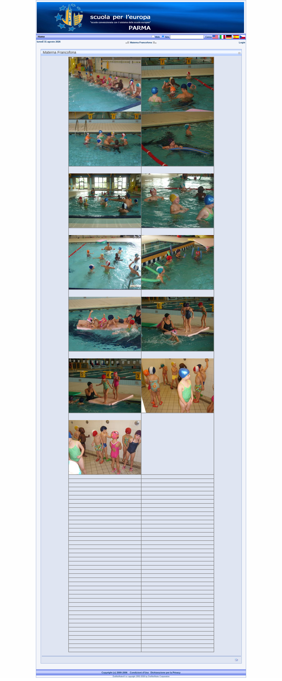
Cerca (208, 37)
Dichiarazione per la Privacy (165, 672)
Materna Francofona (141, 42)
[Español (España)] (236, 37)
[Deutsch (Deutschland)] (229, 37)
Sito (167, 37)
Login (242, 42)
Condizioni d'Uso (139, 672)
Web (157, 37)
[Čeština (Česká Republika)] (242, 37)
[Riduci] (239, 53)
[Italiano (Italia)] (222, 37)
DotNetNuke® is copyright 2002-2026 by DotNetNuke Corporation (141, 676)
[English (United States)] (215, 37)
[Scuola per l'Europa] (140, 32)
